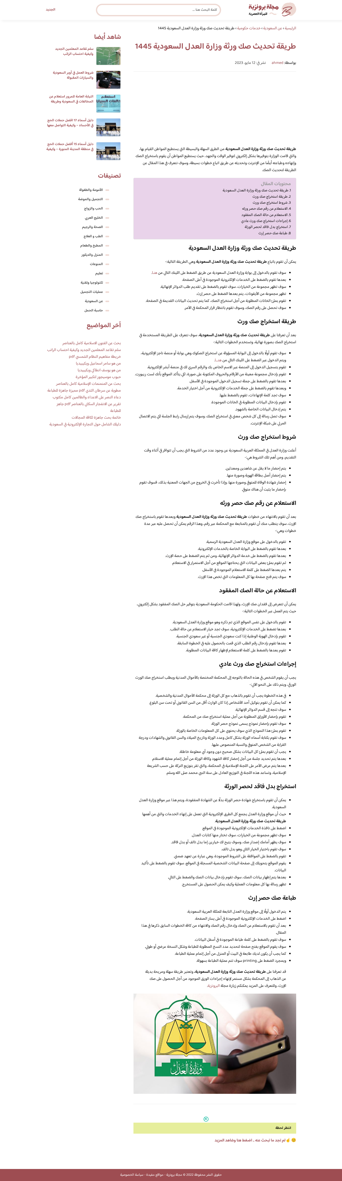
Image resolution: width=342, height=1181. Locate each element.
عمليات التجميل (91, 292)
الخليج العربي (94, 218)
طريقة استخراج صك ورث (270, 197)
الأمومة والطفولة (91, 190)
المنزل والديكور (92, 255)
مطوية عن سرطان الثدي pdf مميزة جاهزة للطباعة (84, 390)
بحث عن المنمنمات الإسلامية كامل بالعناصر (88, 384)
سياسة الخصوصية (131, 1175)
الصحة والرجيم (92, 227)
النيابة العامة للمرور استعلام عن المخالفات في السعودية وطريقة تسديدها (71, 102)
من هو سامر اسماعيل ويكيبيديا (98, 363)
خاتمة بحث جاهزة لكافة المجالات (96, 417)
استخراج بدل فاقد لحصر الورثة (266, 227)
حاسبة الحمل (93, 311)
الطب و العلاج (93, 236)
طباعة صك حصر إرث (272, 233)
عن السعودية (94, 301)
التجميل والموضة (90, 199)
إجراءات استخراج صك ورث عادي (264, 221)
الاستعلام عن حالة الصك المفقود (264, 215)
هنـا (154, 273)
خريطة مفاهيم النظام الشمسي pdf (95, 356)
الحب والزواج (93, 209)
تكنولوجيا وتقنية (92, 283)
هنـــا (218, 360)
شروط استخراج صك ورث (270, 203)
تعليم (99, 274)
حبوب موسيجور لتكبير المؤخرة (98, 377)
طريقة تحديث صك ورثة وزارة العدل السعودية (255, 190)
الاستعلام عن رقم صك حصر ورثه (265, 209)
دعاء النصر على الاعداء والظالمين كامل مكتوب (87, 397)
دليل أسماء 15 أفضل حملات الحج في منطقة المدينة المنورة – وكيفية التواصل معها (69, 149)
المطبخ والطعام (91, 246)
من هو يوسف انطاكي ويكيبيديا (99, 370)
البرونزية (214, 986)
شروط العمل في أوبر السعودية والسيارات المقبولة (73, 75)
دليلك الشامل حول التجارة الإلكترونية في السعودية (85, 424)
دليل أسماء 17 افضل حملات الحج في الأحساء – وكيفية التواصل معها (70, 123)
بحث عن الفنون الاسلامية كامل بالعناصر (91, 343)
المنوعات (96, 264)
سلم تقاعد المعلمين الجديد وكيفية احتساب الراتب (74, 51)
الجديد (50, 10)
